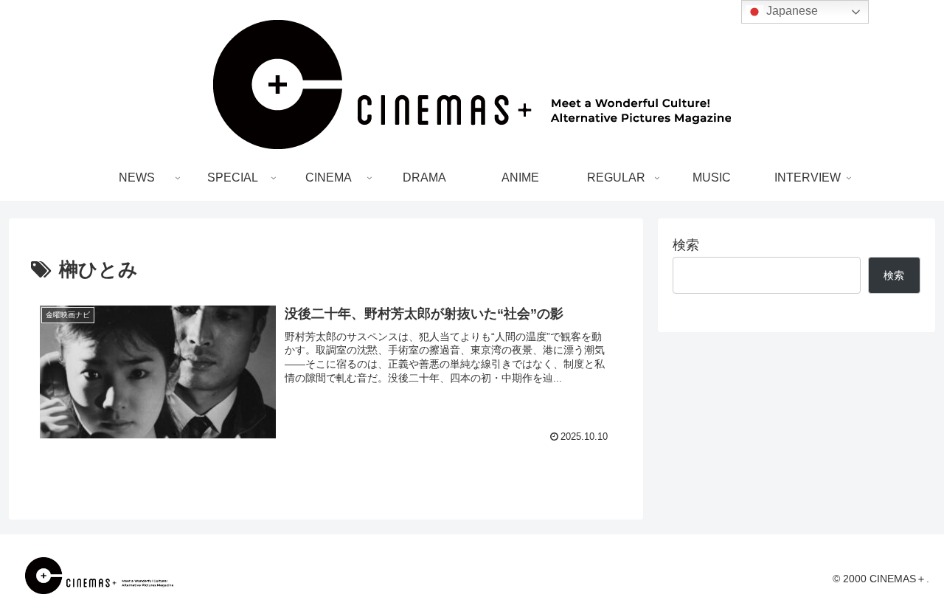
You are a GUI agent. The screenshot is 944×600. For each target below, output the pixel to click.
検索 (686, 245)
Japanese (790, 10)
